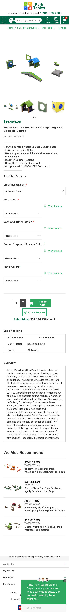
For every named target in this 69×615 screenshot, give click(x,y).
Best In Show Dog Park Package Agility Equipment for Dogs (42, 490)
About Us (15, 592)
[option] (11, 107)
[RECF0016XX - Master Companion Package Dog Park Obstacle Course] (13, 526)
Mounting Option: (15, 184)
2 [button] (35, 117)
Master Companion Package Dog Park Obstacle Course (43, 528)
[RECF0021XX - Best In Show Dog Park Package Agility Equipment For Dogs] (13, 487)
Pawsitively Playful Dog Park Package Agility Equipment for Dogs (44, 509)
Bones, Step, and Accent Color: (24, 244)
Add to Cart (43, 303)
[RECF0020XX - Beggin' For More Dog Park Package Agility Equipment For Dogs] (13, 468)
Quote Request (36, 312)
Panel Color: (11, 266)
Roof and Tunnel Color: (18, 222)
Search (11, 20)
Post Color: (11, 199)
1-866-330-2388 (51, 13)
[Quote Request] (56, 20)
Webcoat (32, 349)
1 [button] (33, 117)
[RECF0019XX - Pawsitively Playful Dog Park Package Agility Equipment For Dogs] (13, 507)
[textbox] (28, 20)
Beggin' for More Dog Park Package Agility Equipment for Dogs (44, 470)
